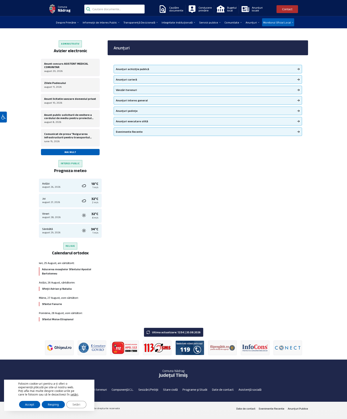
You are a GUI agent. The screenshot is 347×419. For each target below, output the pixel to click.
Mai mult (70, 152)
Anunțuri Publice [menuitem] (298, 408)
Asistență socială (250, 389)
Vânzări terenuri (126, 90)
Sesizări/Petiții (148, 389)
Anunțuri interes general (132, 100)
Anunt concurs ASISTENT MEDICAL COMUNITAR (66, 65)
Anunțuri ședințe (127, 110)
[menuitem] (66, 22)
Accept (29, 404)
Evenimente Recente (129, 131)
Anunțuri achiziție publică (132, 69)
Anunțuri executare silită (132, 121)
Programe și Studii (195, 389)
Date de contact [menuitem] (245, 408)
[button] (3, 117)
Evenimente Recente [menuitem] (271, 408)
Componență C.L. (123, 389)
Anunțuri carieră (126, 79)
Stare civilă (170, 389)
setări (74, 394)
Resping (53, 404)
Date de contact (223, 389)
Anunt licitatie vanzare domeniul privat (70, 98)
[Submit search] (88, 9)
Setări (76, 404)
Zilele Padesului (55, 83)
